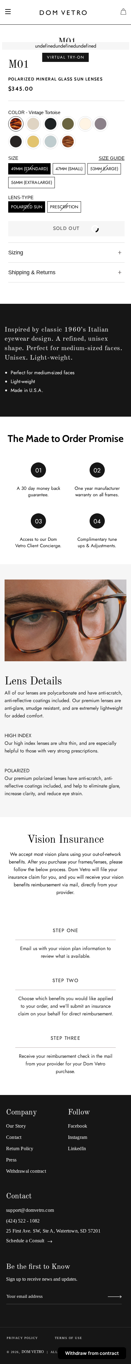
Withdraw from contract (92, 1353)
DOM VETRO (33, 1352)
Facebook (77, 1126)
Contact (13, 1137)
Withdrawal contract (26, 1171)
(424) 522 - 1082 (23, 1220)
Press (11, 1159)
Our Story (16, 1126)
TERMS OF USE (68, 1338)
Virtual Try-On (65, 57)
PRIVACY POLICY (22, 1338)
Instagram (77, 1137)
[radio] (15, 123)
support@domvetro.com (30, 1210)
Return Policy (20, 1148)
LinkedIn (77, 1148)
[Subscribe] (115, 1297)
